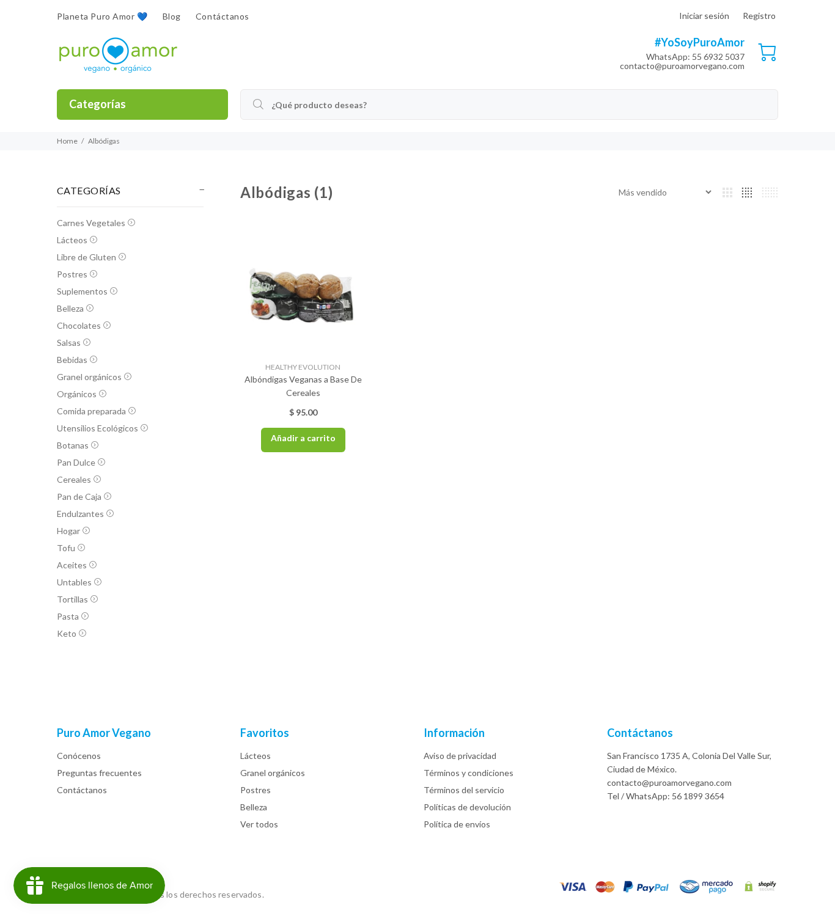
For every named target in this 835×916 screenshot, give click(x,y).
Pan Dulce (76, 462)
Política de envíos (457, 824)
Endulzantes (80, 513)
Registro (759, 15)
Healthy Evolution (302, 367)
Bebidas (72, 359)
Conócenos (79, 755)
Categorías (97, 104)
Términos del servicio (464, 790)
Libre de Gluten (86, 257)
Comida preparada (91, 411)
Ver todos (259, 824)
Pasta (68, 616)
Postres (72, 274)
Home (67, 140)
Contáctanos (82, 790)
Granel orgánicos (89, 377)
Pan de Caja (79, 496)
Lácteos (72, 240)
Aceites (72, 565)
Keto (66, 633)
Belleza (70, 308)
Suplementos (82, 291)
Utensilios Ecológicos (97, 428)
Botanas (73, 445)
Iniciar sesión (704, 15)
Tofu (66, 548)
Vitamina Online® (301, 894)
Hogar (68, 531)
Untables (74, 582)
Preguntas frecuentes (99, 773)
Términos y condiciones (468, 773)
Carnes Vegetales (91, 223)
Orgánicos (77, 394)
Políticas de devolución (467, 807)
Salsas (69, 342)
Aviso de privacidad (460, 755)
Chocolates (79, 325)
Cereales (74, 479)
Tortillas (72, 599)
